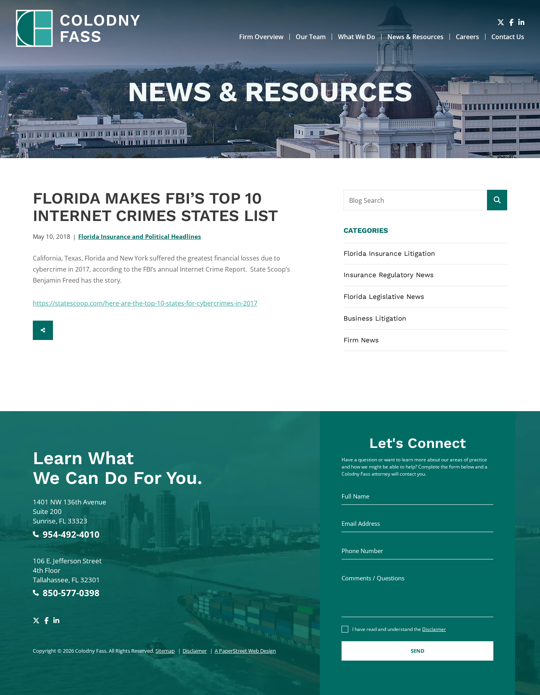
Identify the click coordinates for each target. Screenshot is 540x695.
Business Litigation (375, 318)
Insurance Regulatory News (389, 275)
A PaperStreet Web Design (245, 650)
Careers (467, 37)
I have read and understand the (399, 629)
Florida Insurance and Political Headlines (139, 236)
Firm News (361, 340)
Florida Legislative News (384, 296)
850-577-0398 (71, 593)
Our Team (311, 37)
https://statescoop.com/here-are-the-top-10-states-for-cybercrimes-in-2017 (145, 303)
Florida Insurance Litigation (389, 253)
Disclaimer (195, 650)
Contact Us (507, 37)
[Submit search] (497, 200)
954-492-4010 (71, 534)
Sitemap (165, 650)
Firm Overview (261, 37)
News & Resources (415, 37)
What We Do (356, 37)
